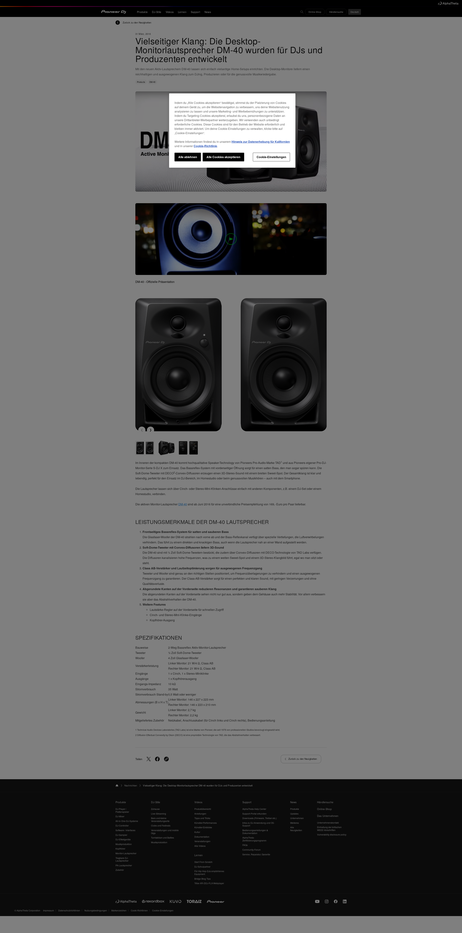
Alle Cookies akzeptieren (223, 157)
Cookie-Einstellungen (271, 157)
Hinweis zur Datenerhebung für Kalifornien (261, 142)
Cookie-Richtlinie (205, 146)
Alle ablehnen (187, 157)
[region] (232, 130)
